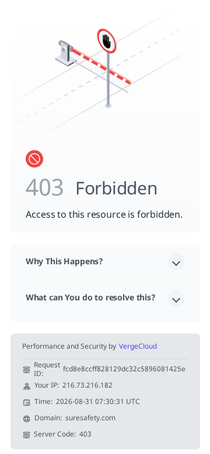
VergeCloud (138, 347)
